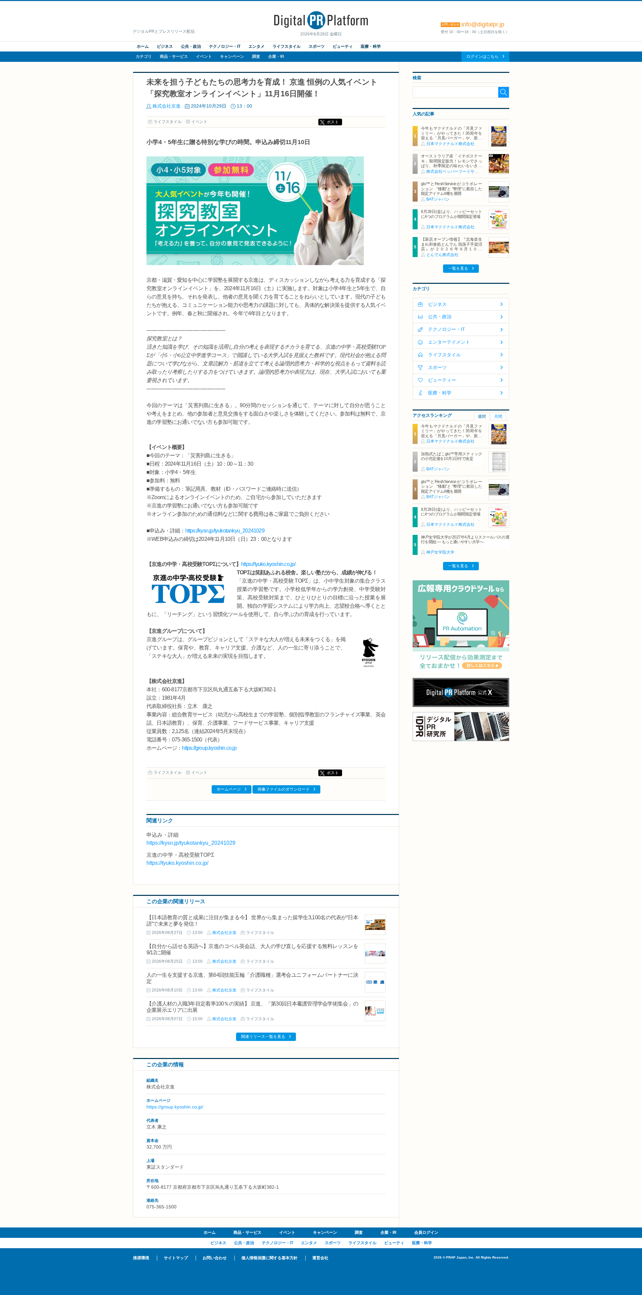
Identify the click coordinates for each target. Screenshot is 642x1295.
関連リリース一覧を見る (263, 1036)
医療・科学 (371, 46)
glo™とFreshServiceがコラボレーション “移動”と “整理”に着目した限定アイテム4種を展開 (451, 189)
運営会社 (320, 1258)
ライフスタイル (287, 46)
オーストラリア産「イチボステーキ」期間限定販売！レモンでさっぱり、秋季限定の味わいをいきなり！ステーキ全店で (451, 163)
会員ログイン (426, 1232)
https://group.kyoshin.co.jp (209, 748)
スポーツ (317, 46)
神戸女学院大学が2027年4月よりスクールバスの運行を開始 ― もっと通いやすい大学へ (465, 539)
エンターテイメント (449, 342)
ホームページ (229, 789)
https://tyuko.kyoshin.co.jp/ (268, 564)
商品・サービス (174, 56)
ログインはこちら (482, 56)
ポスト (333, 122)
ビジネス (165, 46)
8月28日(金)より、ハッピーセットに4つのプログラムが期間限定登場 (451, 214)
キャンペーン (232, 56)
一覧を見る (458, 268)
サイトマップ (176, 1258)
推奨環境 (141, 1258)
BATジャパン (438, 199)
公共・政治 (191, 46)
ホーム (143, 46)
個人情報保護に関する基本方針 (269, 1258)
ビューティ (343, 46)
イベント (204, 56)
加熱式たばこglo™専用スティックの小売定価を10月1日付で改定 (451, 456)
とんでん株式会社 (442, 254)
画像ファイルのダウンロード (283, 789)
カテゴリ (144, 56)
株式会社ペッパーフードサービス (456, 171)
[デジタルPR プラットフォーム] (321, 28)
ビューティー (442, 380)
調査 (256, 56)
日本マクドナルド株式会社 (450, 143)
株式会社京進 (166, 106)
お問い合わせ (215, 1258)
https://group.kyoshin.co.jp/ (174, 1106)
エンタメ (256, 46)
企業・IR (276, 56)
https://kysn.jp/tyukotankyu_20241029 (224, 531)
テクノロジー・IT (224, 46)
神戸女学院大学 (440, 552)
